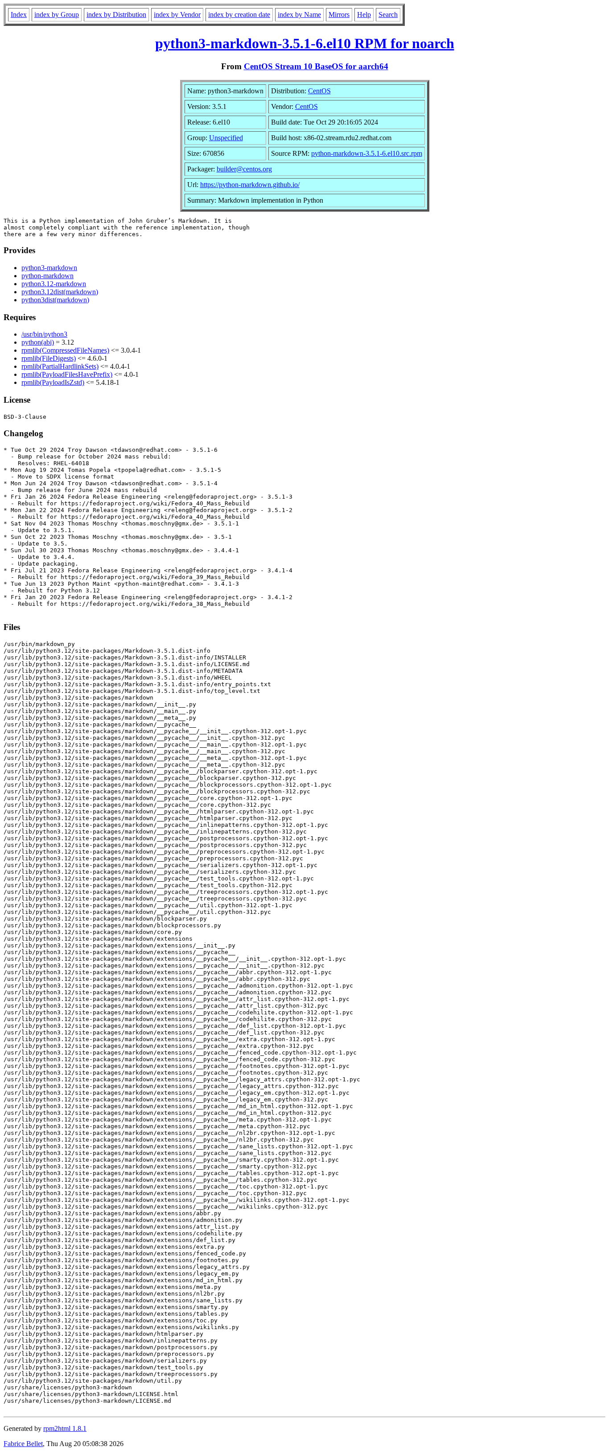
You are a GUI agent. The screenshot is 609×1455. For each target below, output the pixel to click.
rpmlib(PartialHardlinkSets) (60, 366)
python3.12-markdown (53, 284)
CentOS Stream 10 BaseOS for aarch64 (316, 66)
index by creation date (239, 14)
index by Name (299, 14)
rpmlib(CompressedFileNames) (65, 350)
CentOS (319, 91)
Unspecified (226, 138)
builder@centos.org (244, 169)
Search (388, 14)
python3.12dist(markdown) (59, 292)
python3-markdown (49, 267)
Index (19, 14)
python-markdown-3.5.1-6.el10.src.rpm (366, 153)
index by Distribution (116, 14)
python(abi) (37, 342)
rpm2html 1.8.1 (64, 1428)
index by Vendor (177, 14)
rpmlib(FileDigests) (48, 358)
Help (364, 14)
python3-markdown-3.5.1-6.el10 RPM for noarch (304, 43)
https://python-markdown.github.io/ (250, 184)
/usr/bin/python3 (44, 334)
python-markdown (47, 275)
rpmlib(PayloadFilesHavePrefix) (66, 374)
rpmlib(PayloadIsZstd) (52, 382)
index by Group (56, 14)
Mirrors (339, 14)
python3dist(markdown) (55, 300)
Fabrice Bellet (23, 1443)
